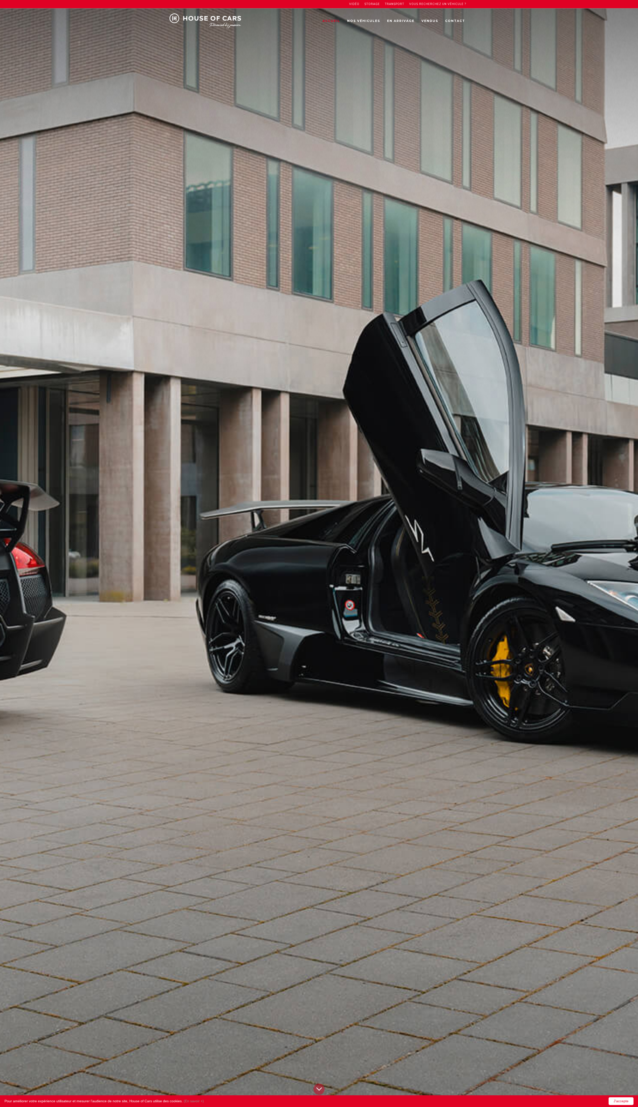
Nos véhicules (363, 21)
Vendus (429, 21)
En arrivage (400, 21)
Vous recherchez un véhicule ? (437, 4)
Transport (394, 4)
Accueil (331, 21)
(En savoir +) (194, 1101)
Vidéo (354, 4)
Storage (372, 4)
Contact (455, 21)
